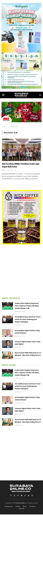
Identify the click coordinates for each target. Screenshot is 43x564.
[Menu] (3, 95)
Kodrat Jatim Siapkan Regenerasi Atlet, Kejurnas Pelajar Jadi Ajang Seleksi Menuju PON (27, 305)
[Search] (40, 95)
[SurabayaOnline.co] (21, 95)
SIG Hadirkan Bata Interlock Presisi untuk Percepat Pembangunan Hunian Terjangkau (27, 319)
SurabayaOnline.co (21, 503)
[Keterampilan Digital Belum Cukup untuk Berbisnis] (7, 333)
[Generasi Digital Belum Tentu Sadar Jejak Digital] (7, 344)
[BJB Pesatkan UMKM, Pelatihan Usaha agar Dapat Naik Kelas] (21, 150)
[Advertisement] (21, 270)
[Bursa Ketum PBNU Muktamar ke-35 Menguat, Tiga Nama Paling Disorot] (7, 355)
